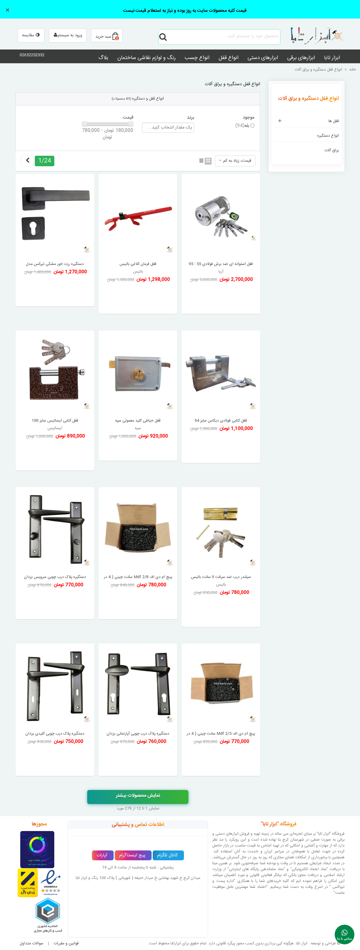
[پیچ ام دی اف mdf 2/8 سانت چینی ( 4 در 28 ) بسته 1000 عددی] (138, 530)
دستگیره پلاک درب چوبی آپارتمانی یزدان (138, 734)
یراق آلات (331, 150)
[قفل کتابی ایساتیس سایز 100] (55, 373)
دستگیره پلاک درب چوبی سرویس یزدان (55, 577)
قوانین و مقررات (66, 943)
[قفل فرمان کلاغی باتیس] (138, 216)
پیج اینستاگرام (132, 855)
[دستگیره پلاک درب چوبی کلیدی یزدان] (55, 686)
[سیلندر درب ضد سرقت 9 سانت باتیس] (220, 530)
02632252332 (32, 55)
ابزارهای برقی (301, 58)
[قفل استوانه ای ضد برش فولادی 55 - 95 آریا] (220, 216)
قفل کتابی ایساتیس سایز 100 (55, 421)
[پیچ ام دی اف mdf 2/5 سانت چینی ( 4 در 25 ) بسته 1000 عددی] (220, 686)
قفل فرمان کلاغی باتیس (138, 264)
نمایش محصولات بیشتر (138, 796)
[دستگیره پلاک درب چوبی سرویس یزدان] (55, 530)
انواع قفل (228, 58)
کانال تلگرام (167, 855)
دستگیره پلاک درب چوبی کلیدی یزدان (54, 734)
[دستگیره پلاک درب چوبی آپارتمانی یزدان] (138, 686)
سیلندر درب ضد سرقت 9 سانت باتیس (221, 577)
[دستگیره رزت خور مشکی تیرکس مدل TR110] (55, 216)
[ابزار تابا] (314, 37)
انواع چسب (197, 58)
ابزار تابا (332, 58)
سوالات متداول (31, 943)
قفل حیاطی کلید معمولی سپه (138, 421)
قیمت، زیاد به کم (236, 160)
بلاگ (103, 58)
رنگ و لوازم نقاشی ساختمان (146, 58)
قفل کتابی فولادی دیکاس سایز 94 (221, 421)
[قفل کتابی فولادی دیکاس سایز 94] (220, 373)
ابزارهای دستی (263, 58)
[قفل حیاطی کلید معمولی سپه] (138, 373)
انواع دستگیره (328, 135)
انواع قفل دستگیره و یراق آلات (308, 98)
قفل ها (333, 121)
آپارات (101, 855)
